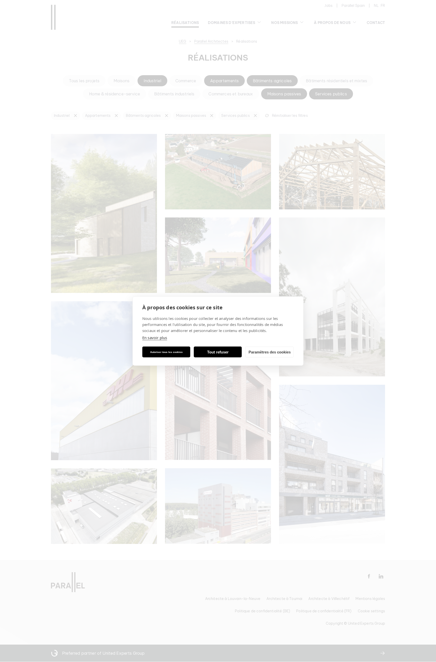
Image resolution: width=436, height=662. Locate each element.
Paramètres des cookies (270, 352)
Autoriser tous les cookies (166, 351)
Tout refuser (218, 352)
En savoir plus (154, 337)
